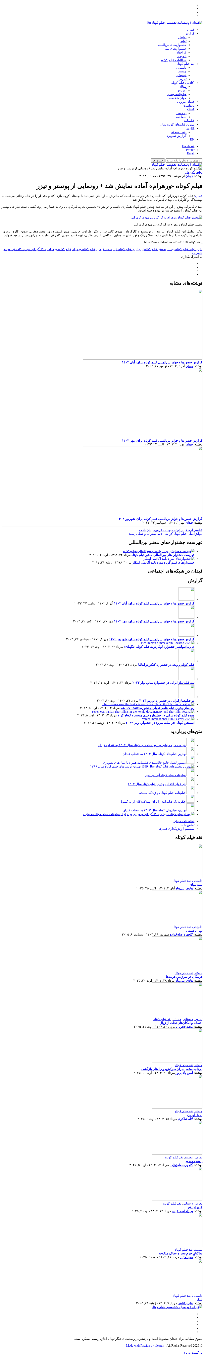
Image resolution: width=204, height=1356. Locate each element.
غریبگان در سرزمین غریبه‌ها (184, 976)
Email (190, 153)
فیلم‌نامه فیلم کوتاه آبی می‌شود (165, 775)
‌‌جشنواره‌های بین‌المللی (171, 44)
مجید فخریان (184, 1026)
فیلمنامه (188, 120)
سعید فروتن (104, 249)
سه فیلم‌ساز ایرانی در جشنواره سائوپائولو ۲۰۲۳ (163, 682)
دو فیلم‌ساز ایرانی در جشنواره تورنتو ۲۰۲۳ (166, 700)
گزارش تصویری (176, 135)
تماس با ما (187, 825)
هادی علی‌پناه (184, 888)
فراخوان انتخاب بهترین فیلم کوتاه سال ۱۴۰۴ (157, 784)
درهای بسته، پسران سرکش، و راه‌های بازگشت (171, 1069)
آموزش (181, 90)
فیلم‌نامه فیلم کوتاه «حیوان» (101, 814)
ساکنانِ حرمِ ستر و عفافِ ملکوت (180, 1253)
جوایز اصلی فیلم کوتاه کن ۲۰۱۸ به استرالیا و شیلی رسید (165, 533)
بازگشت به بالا (193, 1352)
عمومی (181, 56)
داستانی (181, 67)
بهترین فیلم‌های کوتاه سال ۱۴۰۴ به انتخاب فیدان (154, 754)
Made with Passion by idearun (145, 1345)
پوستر (171, 249)
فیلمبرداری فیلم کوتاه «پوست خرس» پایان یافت (170, 530)
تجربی (182, 79)
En (149, 22)
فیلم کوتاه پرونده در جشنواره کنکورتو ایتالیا (166, 664)
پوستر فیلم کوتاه (155, 249)
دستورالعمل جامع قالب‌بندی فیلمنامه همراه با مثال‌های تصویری (144, 762)
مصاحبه (181, 117)
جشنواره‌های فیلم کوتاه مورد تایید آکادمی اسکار (163, 562)
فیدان (190, 29)
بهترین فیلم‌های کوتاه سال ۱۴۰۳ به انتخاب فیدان (154, 810)
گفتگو (190, 109)
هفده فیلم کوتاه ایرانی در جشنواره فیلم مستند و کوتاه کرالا (156, 715)
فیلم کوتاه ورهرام (83, 249)
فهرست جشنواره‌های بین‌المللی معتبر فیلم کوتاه (162, 555)
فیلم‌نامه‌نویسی (176, 94)
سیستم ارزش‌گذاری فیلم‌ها (176, 828)
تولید (183, 41)
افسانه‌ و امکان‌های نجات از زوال (181, 1023)
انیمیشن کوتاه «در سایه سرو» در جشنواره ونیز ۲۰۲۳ (160, 722)
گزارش (189, 33)
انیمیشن (181, 75)
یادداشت (188, 105)
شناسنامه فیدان (184, 821)
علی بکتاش (185, 1303)
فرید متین (186, 1257)
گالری (190, 128)
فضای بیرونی (185, 101)
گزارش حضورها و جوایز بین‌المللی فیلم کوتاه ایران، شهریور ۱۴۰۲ (159, 518)
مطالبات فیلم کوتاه (173, 60)
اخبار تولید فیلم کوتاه (188, 249)
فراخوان (181, 52)
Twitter (189, 149)
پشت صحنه (178, 132)
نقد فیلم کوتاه (185, 63)
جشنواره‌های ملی (175, 48)
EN (192, 139)
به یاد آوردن (194, 1115)
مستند (182, 71)
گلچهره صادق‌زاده (181, 934)
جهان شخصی (177, 98)
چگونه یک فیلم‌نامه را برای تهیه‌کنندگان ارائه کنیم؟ (153, 801)
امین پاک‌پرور (184, 1072)
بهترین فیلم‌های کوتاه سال (177, 124)
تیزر (140, 249)
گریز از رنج (195, 1207)
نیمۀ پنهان (196, 884)
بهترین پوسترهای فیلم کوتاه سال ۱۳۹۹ (115, 766)
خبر (115, 249)
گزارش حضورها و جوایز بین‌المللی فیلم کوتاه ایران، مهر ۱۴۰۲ (162, 440)
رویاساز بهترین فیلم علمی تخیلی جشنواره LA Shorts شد (157, 708)
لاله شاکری (185, 1119)
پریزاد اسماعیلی (182, 1211)
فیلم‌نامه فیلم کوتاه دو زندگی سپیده (162, 792)
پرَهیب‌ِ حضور (193, 1161)
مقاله (182, 86)
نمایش (182, 37)
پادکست (181, 113)
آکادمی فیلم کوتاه (182, 82)
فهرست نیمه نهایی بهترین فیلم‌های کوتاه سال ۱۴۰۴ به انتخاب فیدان (142, 745)
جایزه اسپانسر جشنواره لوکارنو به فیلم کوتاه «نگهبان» (159, 646)
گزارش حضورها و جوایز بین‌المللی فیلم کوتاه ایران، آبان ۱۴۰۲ (162, 362)
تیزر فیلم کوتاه (127, 249)
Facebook (188, 146)
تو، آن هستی (194, 930)
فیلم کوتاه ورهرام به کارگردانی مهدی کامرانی (41, 249)
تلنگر (199, 1299)
